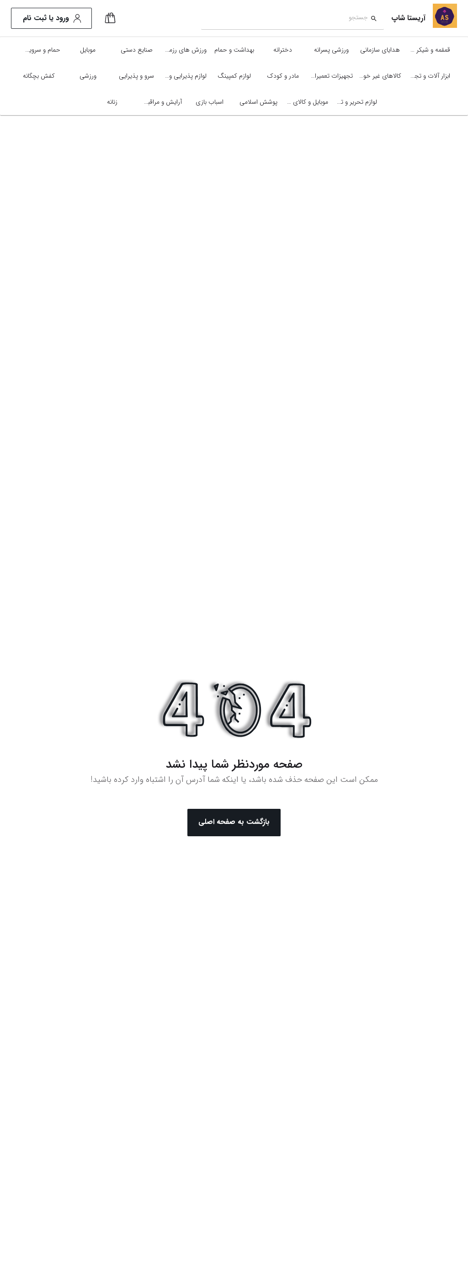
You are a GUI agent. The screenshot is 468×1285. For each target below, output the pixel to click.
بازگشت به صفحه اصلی (234, 822)
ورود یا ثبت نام (46, 18)
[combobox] (284, 18)
